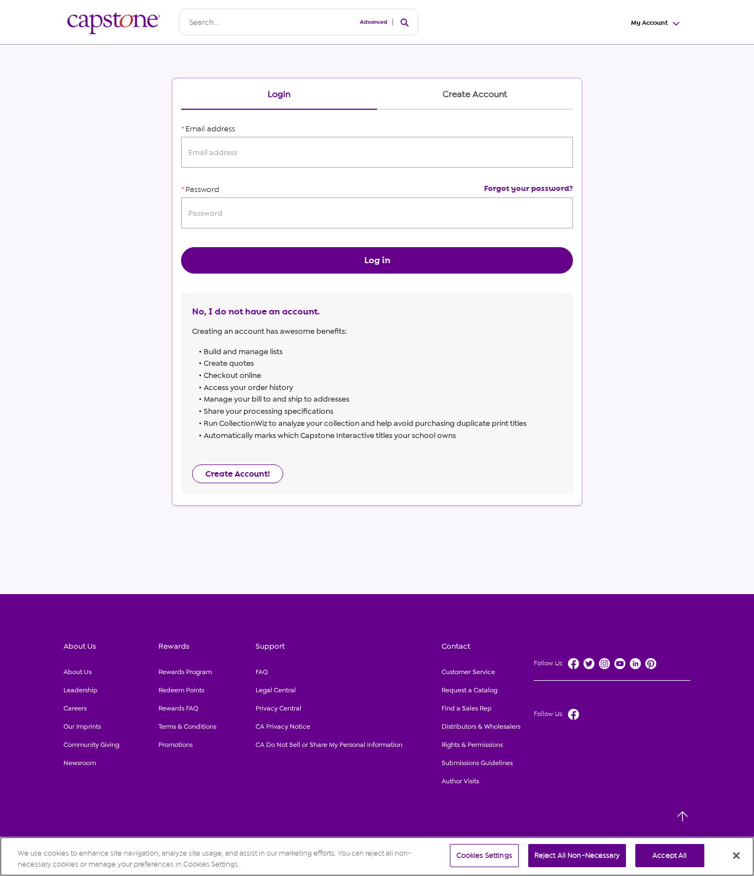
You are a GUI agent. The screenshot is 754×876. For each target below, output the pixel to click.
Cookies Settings (484, 855)
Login (279, 94)
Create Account (475, 94)
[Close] (736, 855)
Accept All (669, 855)
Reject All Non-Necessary (577, 855)
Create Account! (237, 474)
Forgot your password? (528, 188)
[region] (377, 856)
